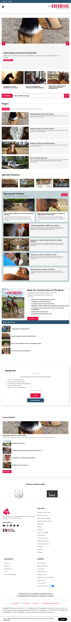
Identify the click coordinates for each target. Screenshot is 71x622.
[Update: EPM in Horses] (27, 183)
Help (5, 571)
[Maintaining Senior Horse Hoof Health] (15, 118)
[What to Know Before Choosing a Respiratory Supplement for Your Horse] (52, 205)
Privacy (36, 603)
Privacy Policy (41, 580)
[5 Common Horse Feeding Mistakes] (6, 329)
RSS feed (15, 603)
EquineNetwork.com (51, 603)
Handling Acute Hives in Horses (20, 465)
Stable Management (42, 541)
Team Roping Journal (43, 543)
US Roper (40, 552)
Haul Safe (40, 529)
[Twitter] (4, 1)
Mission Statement (42, 566)
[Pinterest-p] (6, 1)
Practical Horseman (42, 538)
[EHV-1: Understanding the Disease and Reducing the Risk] (19, 205)
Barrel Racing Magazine (43, 518)
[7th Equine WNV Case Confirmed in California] (13, 77)
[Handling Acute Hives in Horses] (7, 465)
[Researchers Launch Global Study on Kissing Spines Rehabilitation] (58, 77)
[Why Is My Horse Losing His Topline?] (6, 351)
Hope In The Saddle (42, 532)
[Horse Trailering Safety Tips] (15, 162)
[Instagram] (8, 1)
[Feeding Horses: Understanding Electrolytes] (7, 458)
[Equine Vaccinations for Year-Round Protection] (10, 183)
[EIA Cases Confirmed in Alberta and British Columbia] (35, 77)
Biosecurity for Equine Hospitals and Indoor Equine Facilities (46, 240)
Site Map (26, 603)
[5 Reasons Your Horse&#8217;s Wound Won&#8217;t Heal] (16, 259)
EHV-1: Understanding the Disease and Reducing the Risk (19, 214)
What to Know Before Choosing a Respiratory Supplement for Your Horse (51, 214)
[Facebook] (14, 526)
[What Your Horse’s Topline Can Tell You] (16, 273)
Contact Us (7, 566)
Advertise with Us (42, 574)
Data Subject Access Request (45, 577)
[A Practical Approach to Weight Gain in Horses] (16, 230)
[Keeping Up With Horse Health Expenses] (15, 147)
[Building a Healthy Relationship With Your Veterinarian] (7, 450)
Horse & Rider (41, 535)
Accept (63, 619)
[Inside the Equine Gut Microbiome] (61, 183)
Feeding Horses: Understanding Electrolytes (23, 457)
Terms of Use (41, 569)
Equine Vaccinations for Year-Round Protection (23, 336)
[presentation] (3, 43)
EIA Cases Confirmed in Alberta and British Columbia (35, 87)
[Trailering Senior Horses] (7, 443)
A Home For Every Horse (44, 512)
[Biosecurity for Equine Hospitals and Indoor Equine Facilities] (16, 244)
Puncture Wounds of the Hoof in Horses (42, 128)
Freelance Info (8, 569)
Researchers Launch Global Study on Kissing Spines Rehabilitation (57, 87)
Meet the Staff (41, 563)
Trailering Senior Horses (18, 443)
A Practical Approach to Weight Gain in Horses (44, 225)
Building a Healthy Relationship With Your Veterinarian (26, 450)
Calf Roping (40, 524)
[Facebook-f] (2, 1)
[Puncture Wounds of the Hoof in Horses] (15, 133)
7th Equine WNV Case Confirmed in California (10, 87)
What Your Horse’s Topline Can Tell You (42, 269)
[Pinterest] (11, 526)
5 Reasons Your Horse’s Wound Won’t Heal (43, 254)
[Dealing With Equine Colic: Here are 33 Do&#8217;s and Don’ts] (44, 183)
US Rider (39, 549)
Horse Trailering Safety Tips (38, 158)
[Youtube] (4, 526)
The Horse (40, 546)
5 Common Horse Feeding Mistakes (20, 328)
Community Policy (42, 571)
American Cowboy (42, 515)
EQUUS (39, 526)
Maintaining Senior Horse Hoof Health (19, 53)
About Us (6, 563)
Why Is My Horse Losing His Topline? (21, 350)
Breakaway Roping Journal (44, 521)
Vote (35, 395)
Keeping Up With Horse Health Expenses (42, 143)
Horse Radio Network (10, 574)
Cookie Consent (41, 583)
